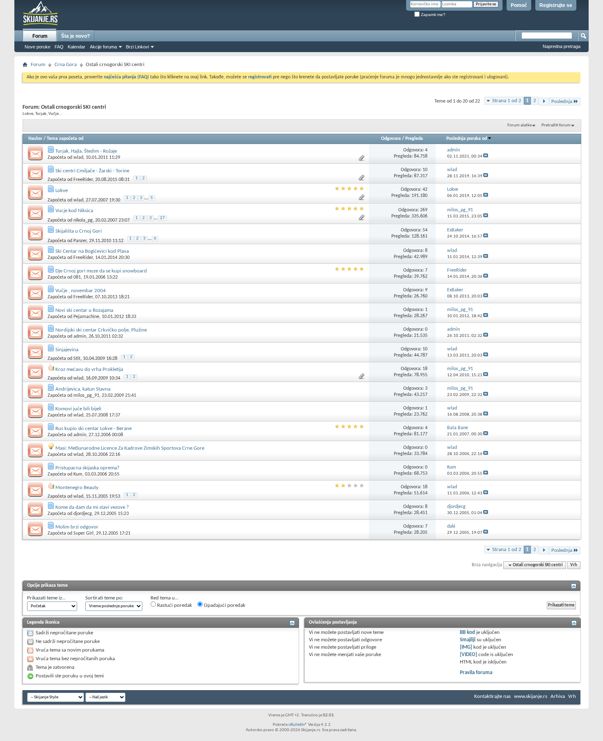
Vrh (573, 565)
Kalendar (76, 46)
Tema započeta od (65, 138)
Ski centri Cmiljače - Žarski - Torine (92, 171)
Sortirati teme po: (104, 598)
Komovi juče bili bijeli (78, 409)
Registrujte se (555, 5)
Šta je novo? (75, 36)
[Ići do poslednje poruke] (485, 156)
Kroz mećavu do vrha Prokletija (89, 369)
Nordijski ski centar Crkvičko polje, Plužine (101, 330)
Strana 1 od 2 (506, 100)
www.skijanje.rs (530, 696)
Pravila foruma (476, 672)
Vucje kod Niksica (74, 210)
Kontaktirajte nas (492, 696)
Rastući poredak (174, 605)
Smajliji (467, 640)
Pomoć (519, 5)
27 (162, 218)
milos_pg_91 (86, 395)
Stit (76, 358)
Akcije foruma (103, 46)
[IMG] (466, 647)
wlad (78, 157)
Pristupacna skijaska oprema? (87, 468)
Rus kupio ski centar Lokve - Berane (93, 428)
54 (425, 230)
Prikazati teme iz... (46, 598)
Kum (77, 474)
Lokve (61, 190)
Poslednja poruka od (466, 138)
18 (425, 368)
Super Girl (83, 533)
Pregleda (414, 138)
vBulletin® (297, 725)
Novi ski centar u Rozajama (84, 310)
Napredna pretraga (561, 46)
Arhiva (557, 696)
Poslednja (561, 101)
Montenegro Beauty (76, 487)
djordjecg (82, 513)
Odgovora (391, 138)
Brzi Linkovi (137, 46)
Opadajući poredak (224, 605)
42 (425, 189)
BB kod (467, 632)
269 (423, 210)
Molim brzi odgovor (76, 527)
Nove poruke (37, 46)
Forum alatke (519, 125)
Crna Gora (66, 64)
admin (79, 336)
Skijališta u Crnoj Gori (78, 231)
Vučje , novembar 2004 (80, 290)
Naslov (35, 138)
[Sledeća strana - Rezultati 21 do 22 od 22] (544, 101)
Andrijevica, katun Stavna (82, 389)
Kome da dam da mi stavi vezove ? (92, 507)
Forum (40, 36)
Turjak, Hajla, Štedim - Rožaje (86, 151)
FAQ (59, 46)
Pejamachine (86, 316)
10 (425, 169)
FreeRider (83, 179)
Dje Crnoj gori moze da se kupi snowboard (101, 271)
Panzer (80, 240)
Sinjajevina (66, 349)
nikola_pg (83, 220)
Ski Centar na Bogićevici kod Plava (92, 251)
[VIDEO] (468, 654)
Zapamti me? (432, 14)
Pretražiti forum (556, 125)
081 (77, 277)
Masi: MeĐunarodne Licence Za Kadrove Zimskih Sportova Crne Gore (129, 448)
